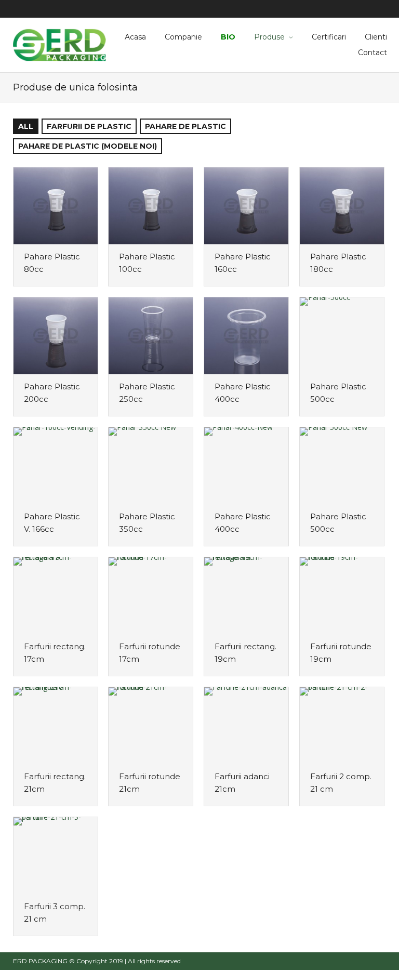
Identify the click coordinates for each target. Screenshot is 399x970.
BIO (228, 37)
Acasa (135, 37)
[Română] (377, 9)
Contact (372, 52)
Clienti (376, 37)
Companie (183, 37)
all (25, 126)
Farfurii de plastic (89, 126)
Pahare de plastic (185, 126)
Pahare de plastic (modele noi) (87, 146)
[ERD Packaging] (59, 43)
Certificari (329, 37)
